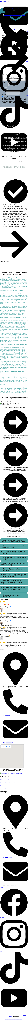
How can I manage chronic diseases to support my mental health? (11, 582)
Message (4, 94)
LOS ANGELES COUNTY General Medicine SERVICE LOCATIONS (13, 770)
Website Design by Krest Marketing (14, 1019)
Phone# (4, 89)
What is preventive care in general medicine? (13, 558)
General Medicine (4, 788)
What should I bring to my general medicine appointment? (13, 575)
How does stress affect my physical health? (11, 595)
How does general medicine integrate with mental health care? (13, 541)
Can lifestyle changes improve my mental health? (13, 552)
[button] (14, 10)
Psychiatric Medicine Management (7, 782)
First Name (4, 82)
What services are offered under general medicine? (13, 546)
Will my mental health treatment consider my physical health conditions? (13, 589)
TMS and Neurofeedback (5, 779)
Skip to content (4, 1)
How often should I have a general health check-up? (13, 564)
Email (3, 87)
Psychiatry (2, 785)
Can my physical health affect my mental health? (13, 569)
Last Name (4, 85)
